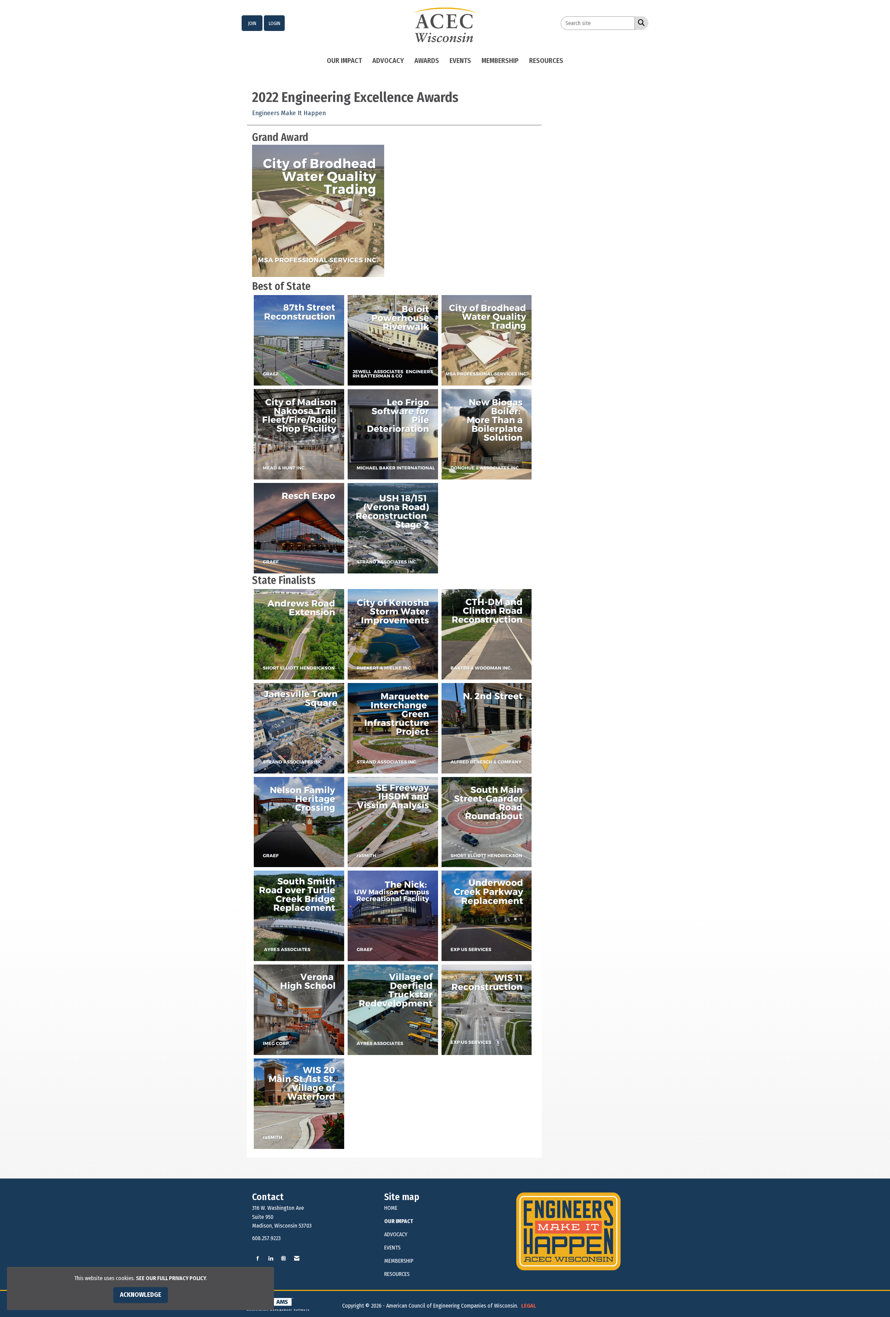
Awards (426, 60)
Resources (546, 60)
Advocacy (388, 60)
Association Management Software (278, 1309)
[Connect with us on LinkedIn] (270, 1258)
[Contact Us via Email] (297, 1258)
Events (460, 60)
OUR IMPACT (398, 1221)
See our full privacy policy (171, 1278)
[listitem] (252, 23)
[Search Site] (640, 22)
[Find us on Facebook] (258, 1258)
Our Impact (344, 60)
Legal (528, 1305)
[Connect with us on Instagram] (283, 1258)
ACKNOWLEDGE (140, 1295)
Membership (500, 60)
